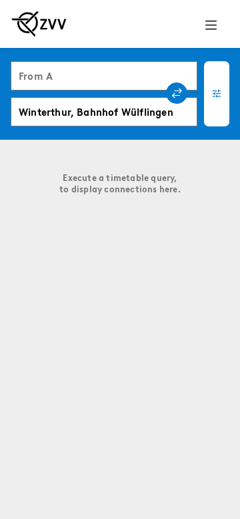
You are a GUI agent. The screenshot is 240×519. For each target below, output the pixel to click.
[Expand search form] (216, 93)
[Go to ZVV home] (39, 24)
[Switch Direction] (176, 93)
